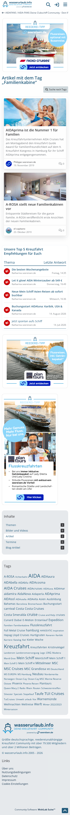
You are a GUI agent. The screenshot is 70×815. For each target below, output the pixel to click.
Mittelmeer (43, 663)
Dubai (18, 620)
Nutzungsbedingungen (16, 772)
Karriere (8, 639)
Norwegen (9, 678)
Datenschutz (10, 776)
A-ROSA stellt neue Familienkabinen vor (34, 206)
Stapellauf (28, 694)
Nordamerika (51, 674)
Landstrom (9, 652)
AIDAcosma (37, 582)
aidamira (10, 594)
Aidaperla (38, 594)
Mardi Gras (10, 658)
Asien (42, 599)
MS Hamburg (24, 674)
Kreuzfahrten (38, 647)
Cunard (8, 620)
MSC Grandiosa (35, 669)
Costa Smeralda (15, 615)
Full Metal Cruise (14, 630)
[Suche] (48, 4)
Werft (38, 704)
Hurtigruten (37, 635)
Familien (8, 625)
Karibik (59, 635)
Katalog (17, 639)
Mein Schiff (25, 658)
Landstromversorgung (27, 652)
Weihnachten (12, 704)
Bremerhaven (35, 603)
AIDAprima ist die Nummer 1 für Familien (32, 132)
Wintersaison (11, 709)
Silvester (8, 694)
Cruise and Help (46, 615)
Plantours (46, 683)
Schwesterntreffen (50, 688)
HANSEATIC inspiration (52, 630)
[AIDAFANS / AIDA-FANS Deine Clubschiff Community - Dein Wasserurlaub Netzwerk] (22, 4)
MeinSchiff (41, 658)
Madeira (56, 652)
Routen (36, 688)
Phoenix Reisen (31, 683)
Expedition (56, 620)
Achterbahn (21, 576)
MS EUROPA (10, 674)
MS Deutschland (55, 669)
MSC (55, 663)
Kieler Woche (35, 639)
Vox (34, 699)
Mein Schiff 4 (26, 663)
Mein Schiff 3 (10, 663)
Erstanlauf (41, 620)
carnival (9, 609)
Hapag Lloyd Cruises (16, 635)
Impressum (9, 780)
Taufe (39, 693)
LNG (48, 652)
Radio (22, 688)
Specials (18, 694)
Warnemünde (47, 699)
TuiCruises (9, 699)
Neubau (37, 674)
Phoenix (17, 683)
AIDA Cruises (15, 588)
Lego (42, 652)
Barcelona (21, 603)
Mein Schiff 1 (57, 658)
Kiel (24, 639)
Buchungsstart (52, 603)
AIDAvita (32, 599)
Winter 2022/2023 (52, 704)
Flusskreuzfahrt (41, 625)
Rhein (29, 688)
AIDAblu (23, 582)
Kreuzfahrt (16, 646)
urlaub (28, 699)
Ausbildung (54, 599)
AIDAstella (21, 599)
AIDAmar (59, 588)
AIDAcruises (34, 588)
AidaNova (24, 594)
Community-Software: (35, 809)
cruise (32, 614)
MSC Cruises (13, 668)
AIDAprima (52, 594)
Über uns (7, 768)
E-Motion (28, 620)
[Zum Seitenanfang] (65, 810)
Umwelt (20, 699)
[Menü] (65, 4)
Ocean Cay (21, 678)
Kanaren (50, 635)
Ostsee (7, 683)
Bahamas (9, 603)
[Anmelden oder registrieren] (57, 4)
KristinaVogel (56, 647)
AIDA (34, 575)
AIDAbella (10, 582)
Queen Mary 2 (11, 688)
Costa (20, 609)
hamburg (32, 630)
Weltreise (27, 704)
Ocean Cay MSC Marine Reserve (44, 678)
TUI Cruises (54, 693)
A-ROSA (9, 577)
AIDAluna (48, 588)
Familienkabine (21, 625)
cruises (60, 615)
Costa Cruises (34, 609)
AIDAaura (48, 577)
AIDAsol (9, 599)
